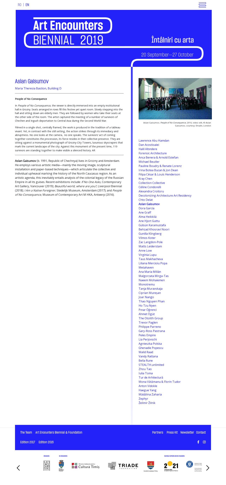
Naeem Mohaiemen (152, 280)
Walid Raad (146, 352)
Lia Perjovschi (148, 339)
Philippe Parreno (150, 327)
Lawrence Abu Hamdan (154, 140)
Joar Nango (146, 297)
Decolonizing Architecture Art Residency (165, 195)
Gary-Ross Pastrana (152, 331)
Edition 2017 (27, 442)
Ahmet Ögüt (147, 314)
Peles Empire (147, 335)
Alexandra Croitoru (151, 191)
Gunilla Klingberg (150, 234)
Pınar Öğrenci (148, 310)
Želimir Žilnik (147, 403)
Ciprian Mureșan (150, 293)
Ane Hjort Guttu (149, 221)
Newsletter (187, 432)
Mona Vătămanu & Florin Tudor (160, 382)
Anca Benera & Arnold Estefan (158, 157)
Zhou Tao (145, 369)
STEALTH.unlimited (151, 365)
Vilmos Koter (147, 238)
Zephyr (143, 399)
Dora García (146, 208)
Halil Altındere (148, 149)
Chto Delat (146, 200)
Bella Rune (146, 360)
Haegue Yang (147, 390)
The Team (26, 432)
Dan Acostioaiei (149, 145)
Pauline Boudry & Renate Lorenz (160, 166)
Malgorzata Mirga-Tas (154, 276)
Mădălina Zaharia (150, 394)
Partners (157, 432)
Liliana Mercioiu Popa (153, 263)
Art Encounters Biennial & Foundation (58, 432)
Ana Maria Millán (150, 272)
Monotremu (147, 284)
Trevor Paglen (148, 322)
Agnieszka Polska (150, 344)
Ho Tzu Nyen (147, 305)
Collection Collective (152, 183)
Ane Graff (145, 212)
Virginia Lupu (147, 255)
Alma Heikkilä (147, 217)
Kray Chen (145, 179)
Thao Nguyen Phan (152, 301)
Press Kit (172, 432)
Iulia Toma (146, 373)
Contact (201, 432)
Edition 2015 (46, 442)
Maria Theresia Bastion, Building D (38, 88)
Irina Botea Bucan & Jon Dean (158, 170)
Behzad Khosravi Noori (154, 229)
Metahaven (146, 267)
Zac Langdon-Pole (151, 242)
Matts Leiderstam (150, 246)
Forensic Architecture (153, 153)
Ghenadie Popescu (151, 348)
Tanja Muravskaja (150, 289)
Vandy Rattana (148, 356)
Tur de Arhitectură (151, 377)
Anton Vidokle (148, 386)
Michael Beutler (149, 162)
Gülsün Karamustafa (152, 225)
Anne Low (145, 250)
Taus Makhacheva (151, 259)
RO (19, 5)
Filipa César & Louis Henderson (159, 174)
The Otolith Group (151, 318)
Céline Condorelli (150, 187)
